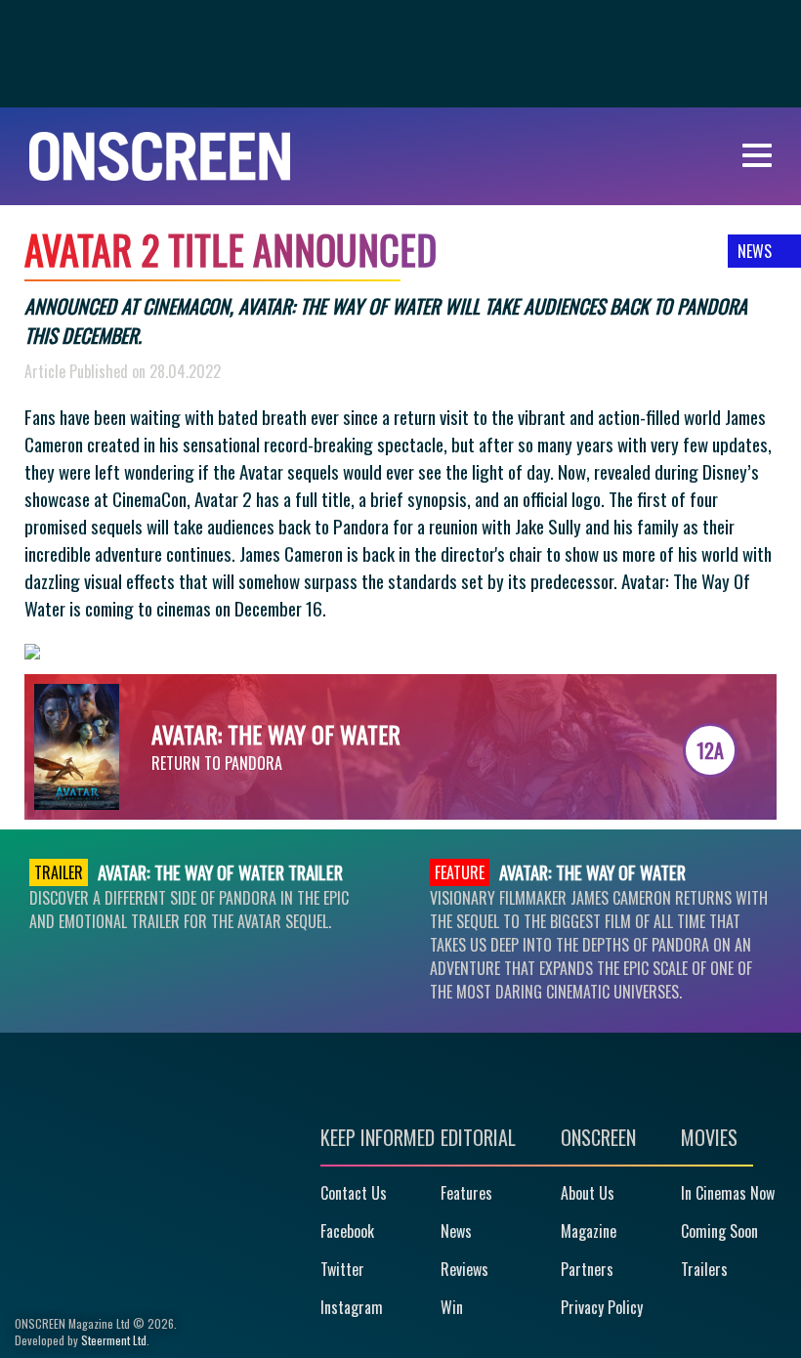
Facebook (347, 1231)
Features (466, 1193)
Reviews (464, 1269)
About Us (587, 1193)
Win (452, 1307)
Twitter (342, 1269)
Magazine (588, 1231)
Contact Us (353, 1193)
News (456, 1231)
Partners (587, 1269)
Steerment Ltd (114, 1340)
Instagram (351, 1307)
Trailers (704, 1269)
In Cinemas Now (728, 1193)
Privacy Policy (602, 1307)
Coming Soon (719, 1231)
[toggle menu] (757, 156)
